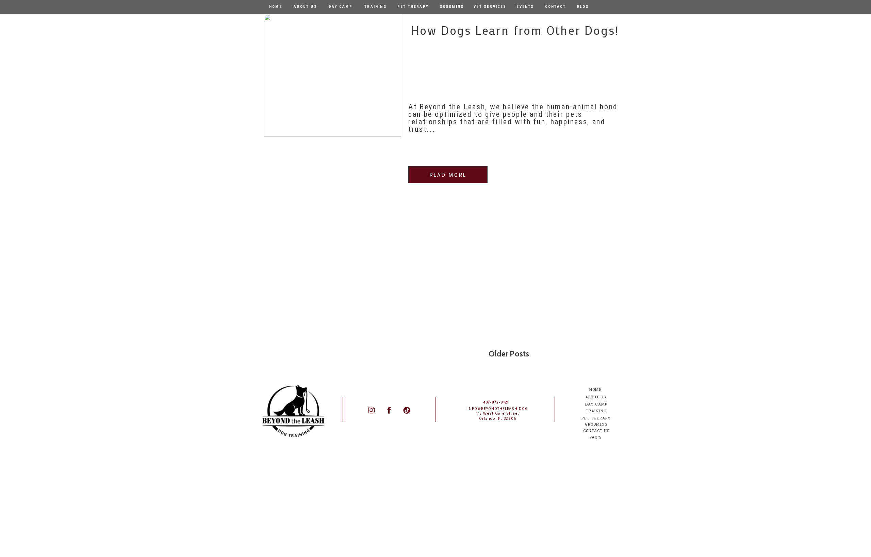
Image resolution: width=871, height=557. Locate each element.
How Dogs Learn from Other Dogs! (515, 30)
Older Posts (509, 354)
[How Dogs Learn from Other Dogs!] (332, 75)
